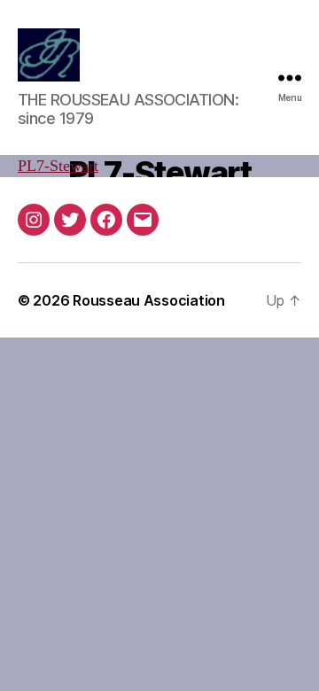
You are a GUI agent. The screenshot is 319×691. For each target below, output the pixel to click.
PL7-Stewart (58, 166)
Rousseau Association (149, 300)
